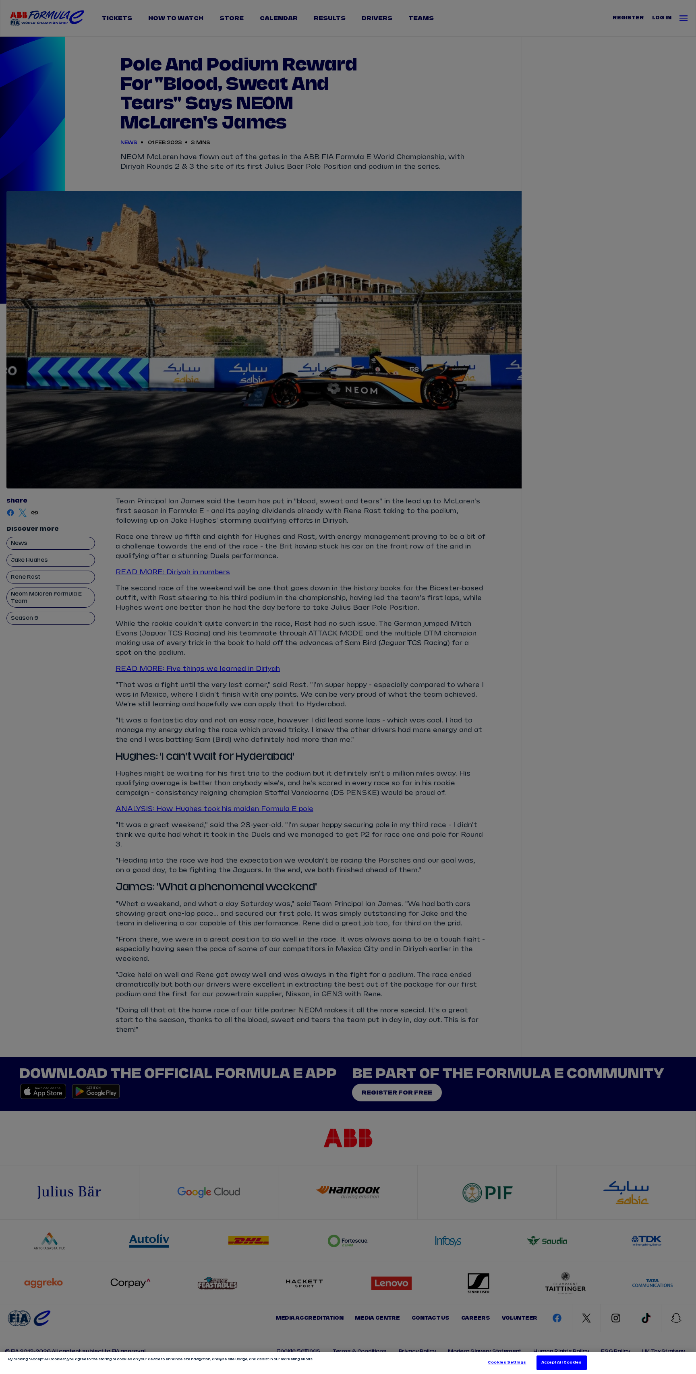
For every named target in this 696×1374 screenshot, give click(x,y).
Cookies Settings (507, 1362)
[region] (348, 1363)
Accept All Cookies (561, 1362)
